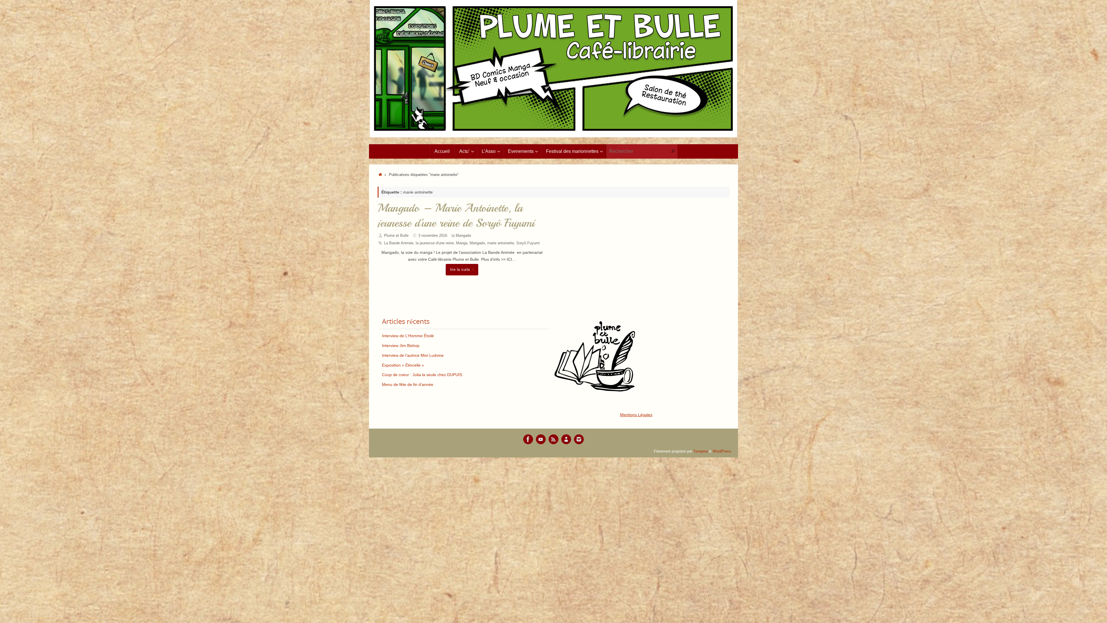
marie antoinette (500, 243)
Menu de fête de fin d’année (407, 384)
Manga (461, 243)
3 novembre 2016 (432, 236)
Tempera (700, 451)
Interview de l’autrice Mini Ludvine (413, 355)
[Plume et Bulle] (528, 439)
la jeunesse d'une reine (435, 243)
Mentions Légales (636, 414)
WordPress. (722, 451)
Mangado (463, 236)
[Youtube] (541, 439)
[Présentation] (566, 439)
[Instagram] (579, 439)
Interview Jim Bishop (400, 345)
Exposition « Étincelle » (403, 365)
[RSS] (553, 439)
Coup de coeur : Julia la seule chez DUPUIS (422, 374)
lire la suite (460, 270)
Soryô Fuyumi (528, 243)
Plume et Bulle (396, 236)
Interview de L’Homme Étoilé (408, 335)
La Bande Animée (398, 243)
